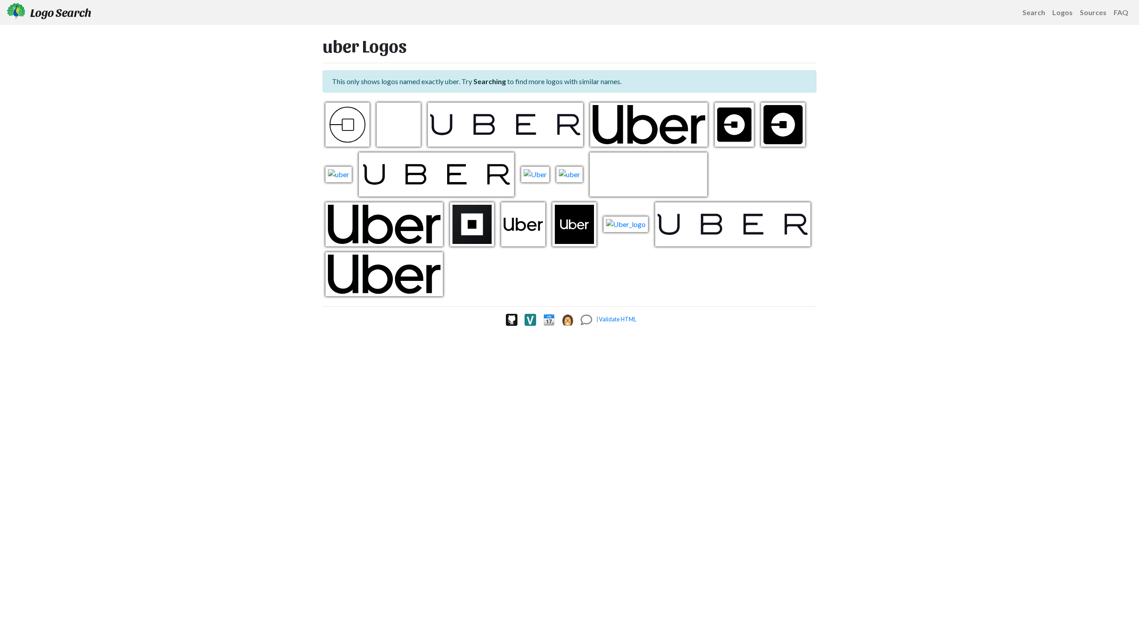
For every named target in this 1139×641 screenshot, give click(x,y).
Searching (489, 81)
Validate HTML (617, 319)
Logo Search (59, 12)
